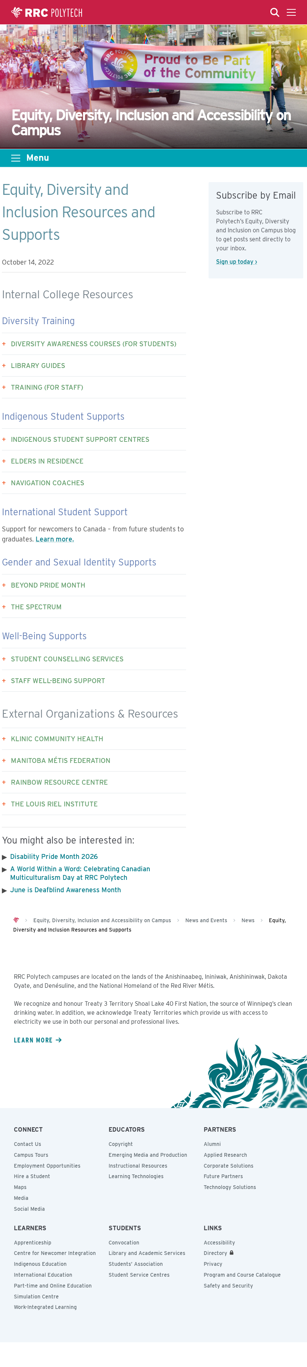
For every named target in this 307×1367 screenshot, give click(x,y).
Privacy (213, 1264)
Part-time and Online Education (53, 1286)
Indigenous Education (40, 1264)
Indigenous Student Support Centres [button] (80, 439)
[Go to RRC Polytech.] (16, 920)
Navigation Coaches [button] (47, 483)
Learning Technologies (136, 1176)
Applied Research (225, 1155)
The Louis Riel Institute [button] (54, 804)
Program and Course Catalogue (242, 1275)
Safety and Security (228, 1286)
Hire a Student (32, 1176)
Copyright (121, 1144)
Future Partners (223, 1176)
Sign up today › (236, 261)
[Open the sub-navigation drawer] (15, 158)
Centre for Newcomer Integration (55, 1253)
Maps (20, 1187)
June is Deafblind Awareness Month (65, 890)
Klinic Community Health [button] (57, 739)
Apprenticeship (32, 1243)
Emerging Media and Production (148, 1155)
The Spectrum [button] (36, 607)
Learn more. (55, 539)
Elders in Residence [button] (47, 461)
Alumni (212, 1144)
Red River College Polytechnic (46, 12)
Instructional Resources (138, 1166)
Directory (215, 1253)
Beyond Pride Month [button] (48, 585)
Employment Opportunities (47, 1166)
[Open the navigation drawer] (291, 12)
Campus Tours (31, 1155)
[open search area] (274, 12)
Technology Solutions (230, 1187)
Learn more (33, 1039)
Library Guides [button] (38, 365)
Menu (37, 157)
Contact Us (27, 1144)
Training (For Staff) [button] (47, 387)
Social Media (29, 1209)
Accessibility (219, 1243)
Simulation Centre (36, 1297)
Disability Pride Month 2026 (54, 856)
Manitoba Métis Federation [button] (60, 760)
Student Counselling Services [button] (67, 659)
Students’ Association (136, 1264)
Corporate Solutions (228, 1166)
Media (21, 1198)
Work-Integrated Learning (45, 1307)
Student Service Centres (139, 1275)
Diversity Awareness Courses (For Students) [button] (93, 344)
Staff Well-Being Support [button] (58, 681)
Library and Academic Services (147, 1253)
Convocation (124, 1243)
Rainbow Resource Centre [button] (59, 782)
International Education (43, 1275)
